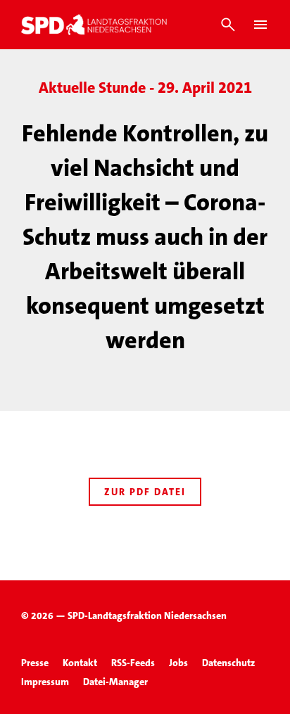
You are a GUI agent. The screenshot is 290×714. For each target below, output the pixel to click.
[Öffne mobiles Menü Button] (260, 24)
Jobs (178, 662)
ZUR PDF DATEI (145, 491)
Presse (35, 662)
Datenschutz (228, 662)
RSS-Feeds (133, 662)
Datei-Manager (115, 681)
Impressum (45, 681)
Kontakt (80, 662)
